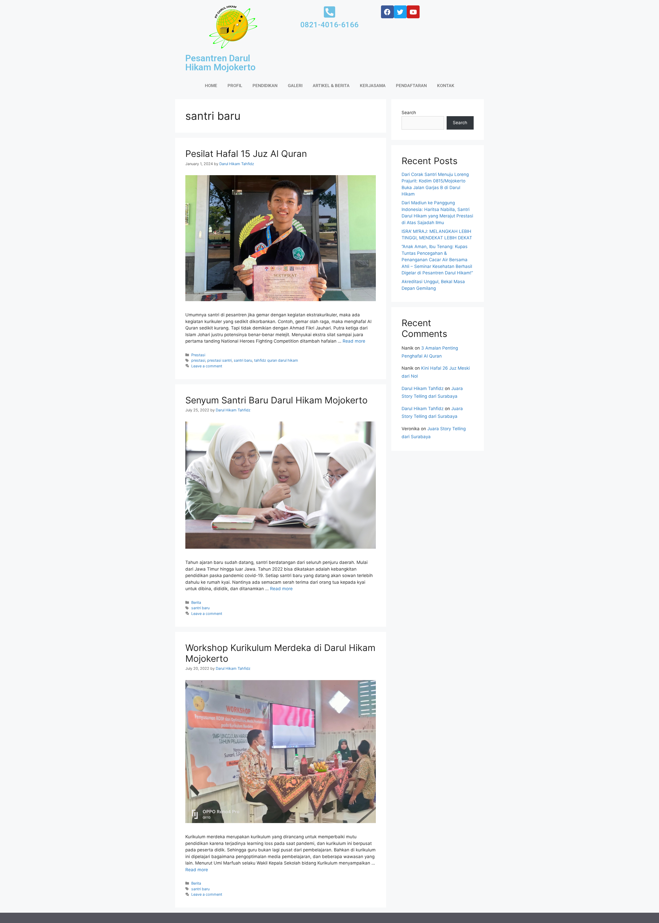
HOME (211, 85)
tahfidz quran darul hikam (276, 360)
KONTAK (445, 85)
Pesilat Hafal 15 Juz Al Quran (246, 153)
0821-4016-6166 (329, 24)
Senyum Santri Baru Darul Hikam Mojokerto (276, 400)
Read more (354, 341)
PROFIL (235, 85)
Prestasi (198, 355)
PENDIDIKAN (265, 85)
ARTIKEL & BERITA (331, 85)
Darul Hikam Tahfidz (423, 388)
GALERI (295, 85)
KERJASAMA (373, 85)
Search (409, 112)
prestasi (198, 360)
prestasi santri (219, 360)
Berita (196, 602)
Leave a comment (206, 366)
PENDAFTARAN (411, 85)
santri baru (243, 360)
